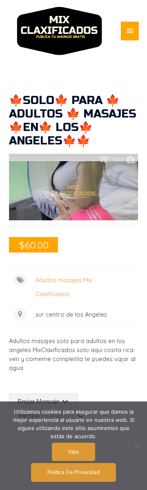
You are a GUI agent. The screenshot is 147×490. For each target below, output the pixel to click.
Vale (73, 451)
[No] (137, 445)
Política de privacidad (73, 472)
